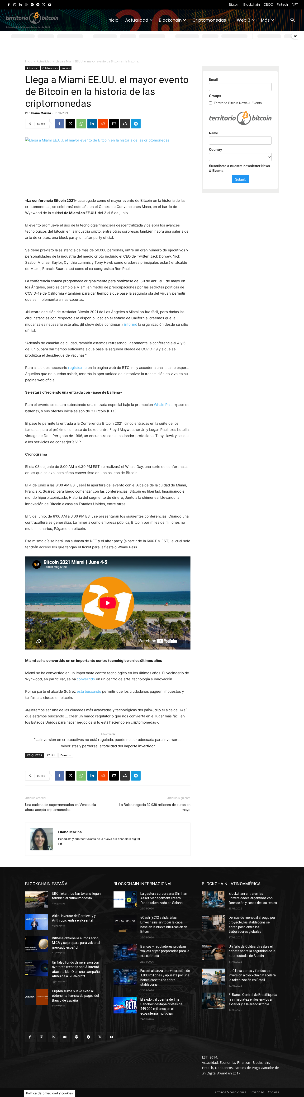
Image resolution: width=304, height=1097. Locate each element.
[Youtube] (50, 5)
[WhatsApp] (81, 123)
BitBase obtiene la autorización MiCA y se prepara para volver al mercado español (76, 942)
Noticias (66, 68)
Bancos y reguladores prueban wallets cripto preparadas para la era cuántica (164, 951)
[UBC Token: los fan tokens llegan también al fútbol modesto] (36, 899)
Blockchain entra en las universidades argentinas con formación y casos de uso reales (253, 898)
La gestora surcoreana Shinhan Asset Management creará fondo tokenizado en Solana (163, 898)
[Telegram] (38, 5)
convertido (86, 679)
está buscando (89, 691)
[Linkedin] (20, 5)
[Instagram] (15, 5)
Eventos (66, 755)
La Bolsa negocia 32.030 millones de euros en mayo (154, 807)
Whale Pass (163, 404)
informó (130, 324)
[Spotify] (32, 5)
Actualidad (44, 61)
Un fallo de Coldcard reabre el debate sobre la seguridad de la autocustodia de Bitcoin (252, 951)
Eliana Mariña (41, 113)
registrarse (78, 367)
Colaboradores (49, 68)
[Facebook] (9, 5)
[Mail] (26, 5)
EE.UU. (51, 755)
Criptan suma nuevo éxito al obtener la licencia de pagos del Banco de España (75, 995)
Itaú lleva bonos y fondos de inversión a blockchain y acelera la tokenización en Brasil (252, 975)
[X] (44, 5)
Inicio (28, 61)
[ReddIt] (103, 123)
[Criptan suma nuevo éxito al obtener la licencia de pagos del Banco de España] (36, 997)
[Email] (114, 123)
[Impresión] (125, 123)
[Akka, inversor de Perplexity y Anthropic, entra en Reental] (36, 922)
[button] (292, 20)
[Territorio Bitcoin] (32, 20)
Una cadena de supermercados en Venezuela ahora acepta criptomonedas (60, 807)
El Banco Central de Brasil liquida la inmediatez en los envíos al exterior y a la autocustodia (253, 999)
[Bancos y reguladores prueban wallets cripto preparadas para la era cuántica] (125, 952)
